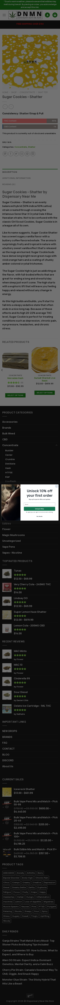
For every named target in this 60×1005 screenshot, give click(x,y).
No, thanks (39, 516)
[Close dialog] (56, 486)
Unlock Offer (39, 509)
